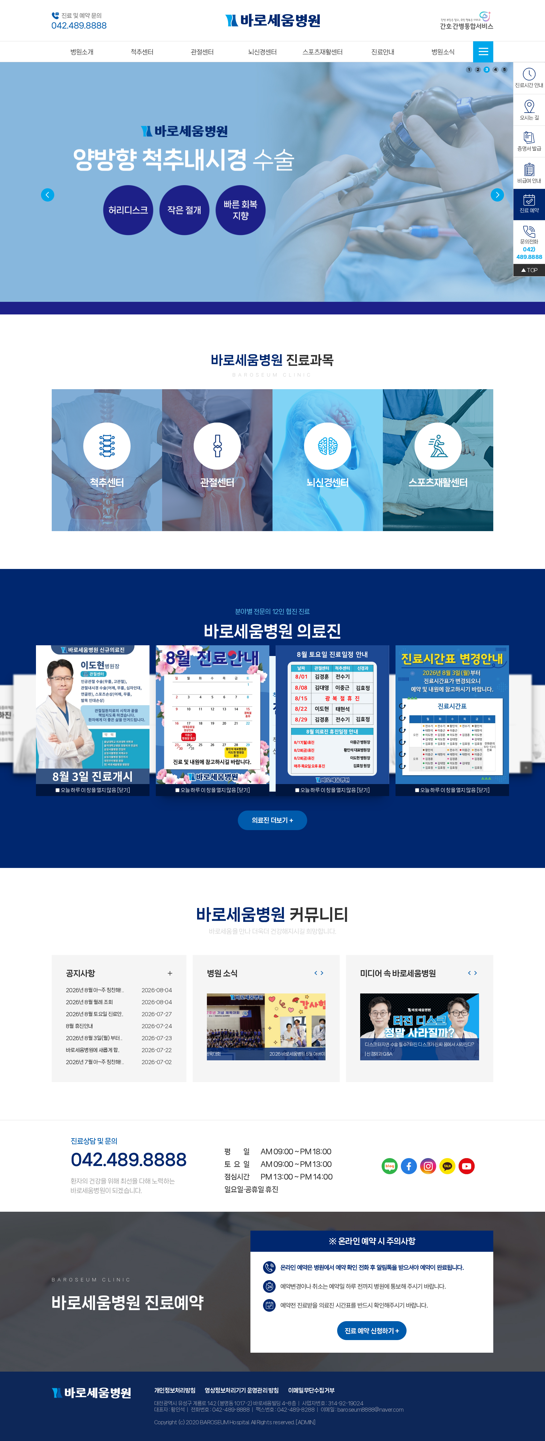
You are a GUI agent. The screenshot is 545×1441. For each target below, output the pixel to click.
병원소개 (81, 52)
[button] (497, 195)
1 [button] (469, 69)
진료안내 (382, 52)
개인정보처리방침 (174, 1390)
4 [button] (495, 69)
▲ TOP (529, 270)
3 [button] (486, 69)
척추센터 (142, 52)
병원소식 (442, 52)
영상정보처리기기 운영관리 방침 (241, 1390)
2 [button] (478, 69)
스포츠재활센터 (322, 52)
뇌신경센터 (262, 52)
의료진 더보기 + (272, 820)
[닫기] (123, 790)
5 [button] (504, 69)
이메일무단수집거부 (311, 1390)
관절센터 (202, 52)
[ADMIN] (306, 1422)
